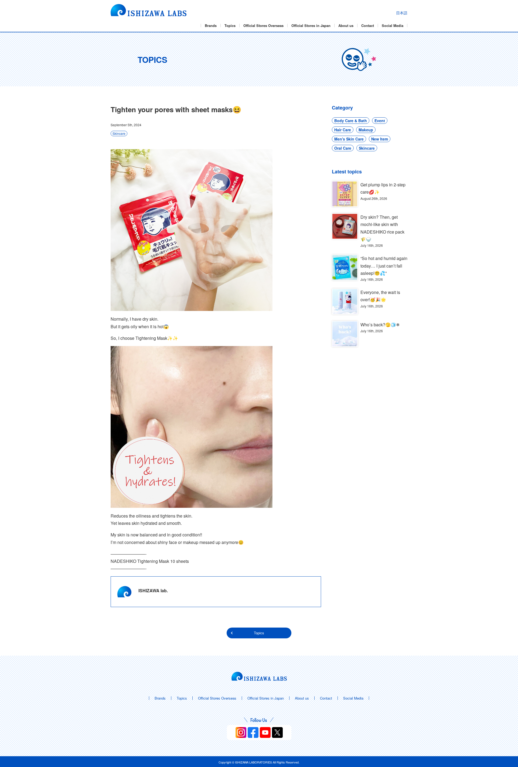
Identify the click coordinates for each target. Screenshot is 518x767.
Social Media (392, 25)
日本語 (401, 12)
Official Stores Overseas (263, 25)
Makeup (366, 129)
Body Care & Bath (350, 120)
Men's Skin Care (349, 139)
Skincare (119, 133)
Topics (230, 25)
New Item (379, 139)
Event (379, 120)
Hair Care (342, 129)
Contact (367, 25)
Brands (211, 25)
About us (345, 25)
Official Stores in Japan (310, 25)
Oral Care (342, 148)
